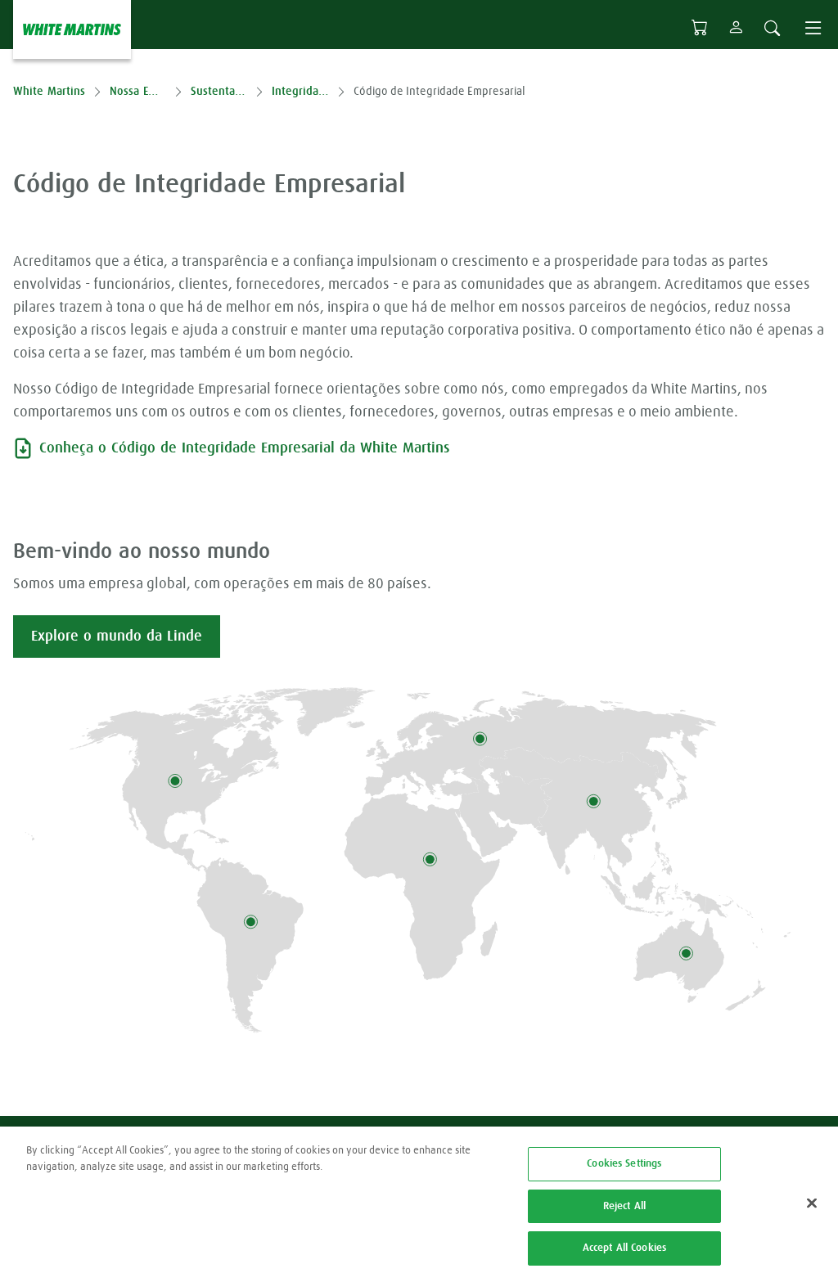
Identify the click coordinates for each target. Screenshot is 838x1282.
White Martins (49, 91)
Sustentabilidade (219, 91)
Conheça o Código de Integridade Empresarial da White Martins (244, 448)
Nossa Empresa (138, 91)
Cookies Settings (624, 1163)
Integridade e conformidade (300, 91)
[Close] (812, 1203)
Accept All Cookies (624, 1248)
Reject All (624, 1206)
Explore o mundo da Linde (116, 636)
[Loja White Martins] (700, 27)
